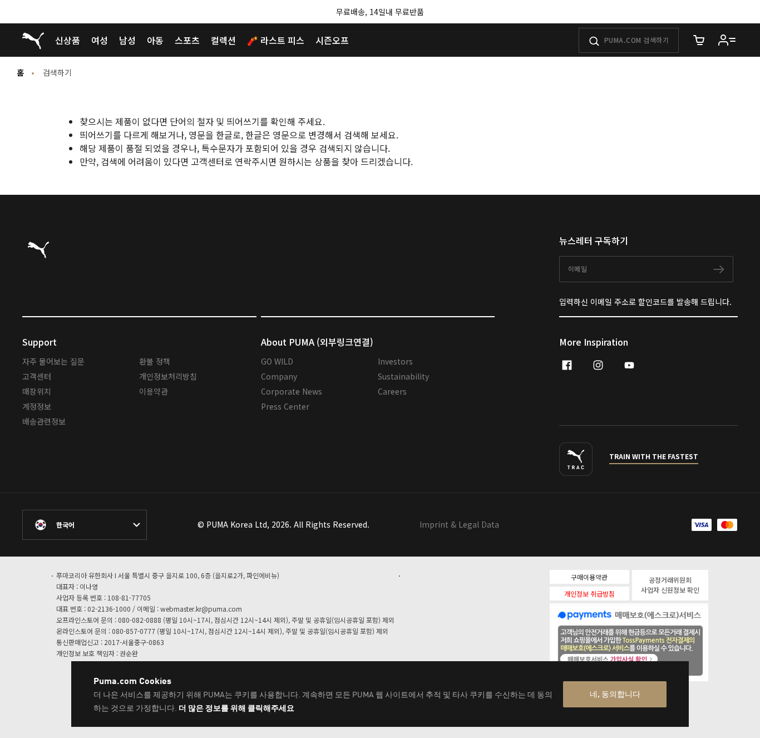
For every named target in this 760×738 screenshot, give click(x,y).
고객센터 (36, 376)
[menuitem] (68, 40)
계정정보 (36, 406)
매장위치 (36, 391)
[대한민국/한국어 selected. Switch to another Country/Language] (84, 524)
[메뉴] (727, 40)
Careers (392, 391)
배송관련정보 (44, 421)
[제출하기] (594, 41)
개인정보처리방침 (168, 376)
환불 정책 (154, 361)
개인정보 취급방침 (589, 593)
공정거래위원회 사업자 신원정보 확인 (670, 584)
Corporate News (291, 391)
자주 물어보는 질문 (53, 361)
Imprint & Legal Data (459, 524)
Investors (395, 361)
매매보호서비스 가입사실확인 (648, 658)
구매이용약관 (589, 577)
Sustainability (403, 376)
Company (279, 376)
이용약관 (153, 391)
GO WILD (277, 361)
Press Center (285, 406)
